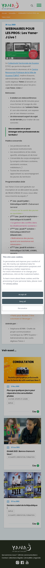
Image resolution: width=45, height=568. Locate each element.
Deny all (22, 301)
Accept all (22, 294)
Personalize (22, 308)
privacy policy (12, 283)
